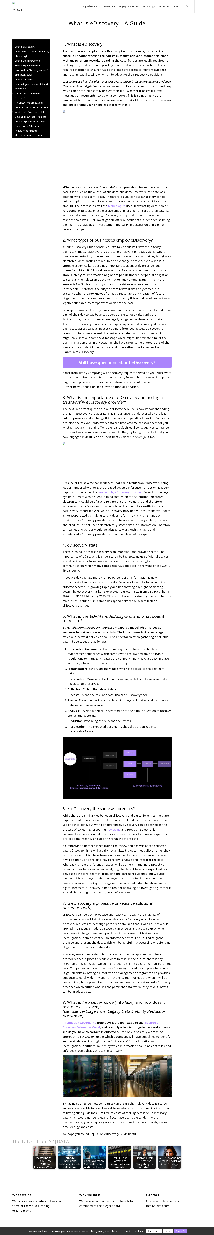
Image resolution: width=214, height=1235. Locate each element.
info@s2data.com (158, 1206)
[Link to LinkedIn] (199, 6)
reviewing (113, 829)
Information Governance (79, 1023)
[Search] (187, 6)
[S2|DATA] (19, 8)
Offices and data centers (162, 1201)
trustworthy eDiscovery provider (120, 492)
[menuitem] (91, 6)
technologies (116, 206)
